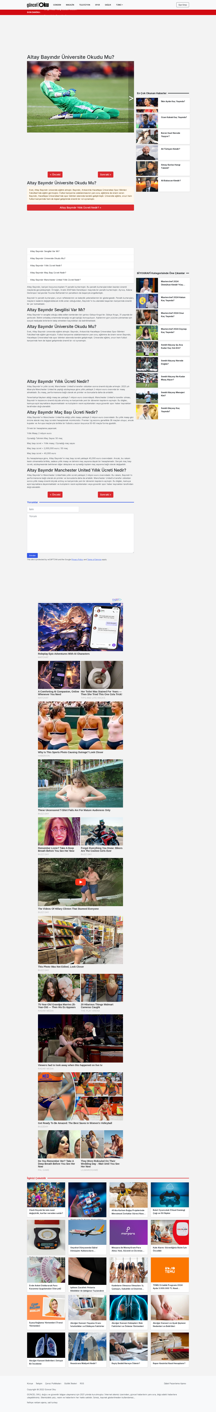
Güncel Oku (50, 1389)
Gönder (32, 555)
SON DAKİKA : (34, 12)
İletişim (39, 1383)
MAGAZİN (70, 5)
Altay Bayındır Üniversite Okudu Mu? (47, 258)
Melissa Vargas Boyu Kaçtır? (57, 12)
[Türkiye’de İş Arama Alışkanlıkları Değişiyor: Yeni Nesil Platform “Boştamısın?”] (87, 1199)
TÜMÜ (118, 5)
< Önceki (55, 174)
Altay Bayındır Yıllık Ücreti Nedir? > (80, 207)
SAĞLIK (108, 5)
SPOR (97, 5)
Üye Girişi (182, 5)
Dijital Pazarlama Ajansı (175, 1383)
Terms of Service (94, 559)
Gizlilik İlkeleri (70, 1383)
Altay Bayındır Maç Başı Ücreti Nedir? (48, 272)
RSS (82, 1383)
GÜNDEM (57, 5)
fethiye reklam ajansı (36, 1402)
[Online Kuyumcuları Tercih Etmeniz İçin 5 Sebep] (46, 1237)
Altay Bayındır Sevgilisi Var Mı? (45, 251)
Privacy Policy (77, 559)
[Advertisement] (108, 34)
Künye (30, 1383)
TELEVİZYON (84, 5)
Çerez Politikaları (53, 1383)
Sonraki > (105, 174)
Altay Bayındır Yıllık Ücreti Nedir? (46, 265)
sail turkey (53, 1402)
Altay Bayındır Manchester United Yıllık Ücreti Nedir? (55, 280)
